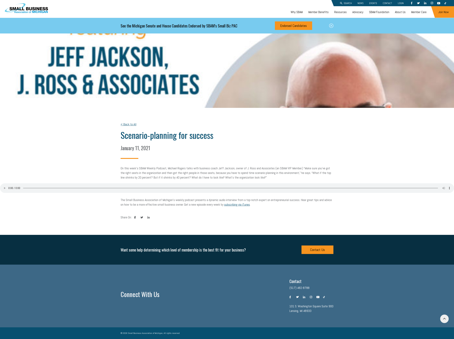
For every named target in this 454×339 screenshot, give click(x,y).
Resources (340, 12)
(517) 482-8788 (299, 288)
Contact (387, 3)
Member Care (419, 12)
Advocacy (357, 12)
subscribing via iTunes (237, 204)
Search (348, 3)
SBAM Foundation (379, 12)
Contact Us (317, 249)
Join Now (443, 12)
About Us (400, 12)
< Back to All (128, 124)
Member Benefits (318, 12)
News (361, 3)
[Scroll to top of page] (444, 319)
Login (401, 3)
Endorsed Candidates (293, 25)
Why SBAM (297, 12)
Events (373, 3)
